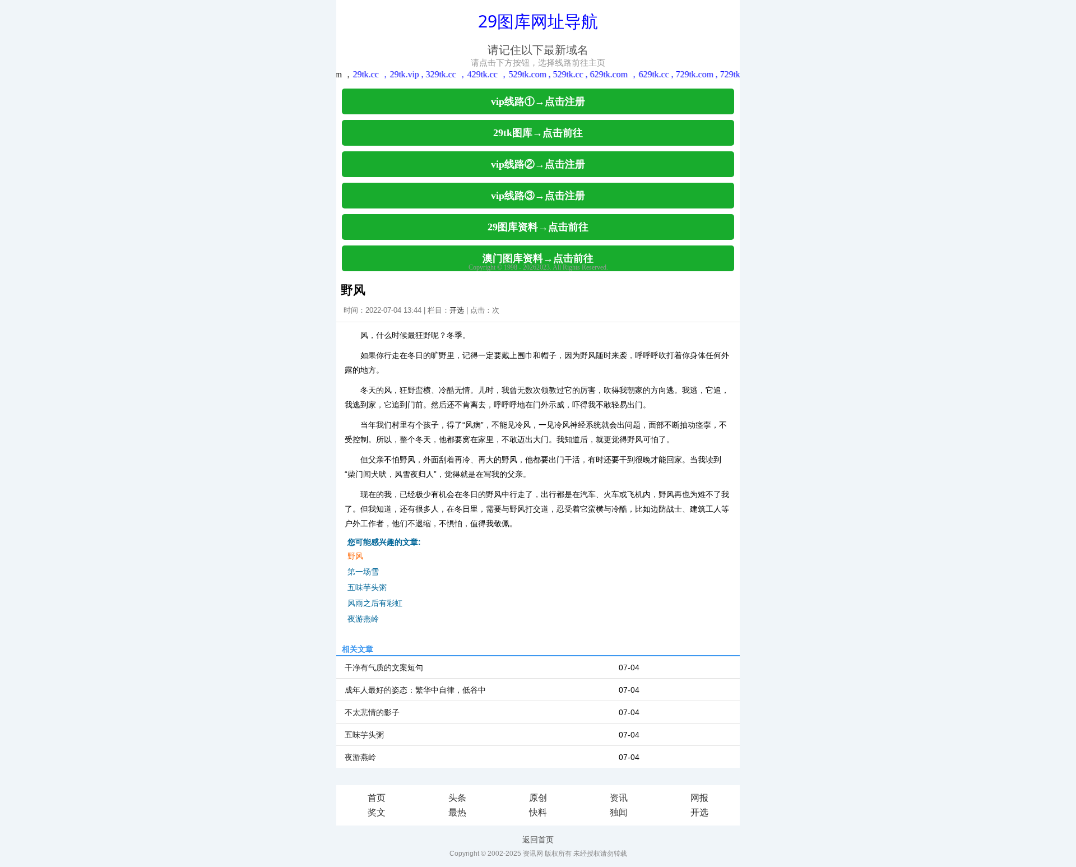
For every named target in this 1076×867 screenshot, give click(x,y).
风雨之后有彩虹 (374, 603)
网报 (699, 798)
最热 (457, 812)
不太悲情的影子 (372, 712)
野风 (355, 555)
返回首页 (538, 839)
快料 (538, 812)
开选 (456, 310)
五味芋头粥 (367, 587)
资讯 (619, 798)
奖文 (377, 812)
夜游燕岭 (363, 618)
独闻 (619, 812)
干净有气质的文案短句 (384, 667)
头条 (457, 798)
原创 (538, 798)
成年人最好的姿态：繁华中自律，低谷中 (415, 689)
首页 (377, 798)
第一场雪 (363, 571)
